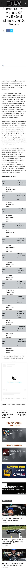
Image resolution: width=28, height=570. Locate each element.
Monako (8, 404)
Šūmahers (18, 404)
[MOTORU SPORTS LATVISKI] (14, 3)
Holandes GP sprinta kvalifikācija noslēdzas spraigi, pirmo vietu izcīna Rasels (13, 542)
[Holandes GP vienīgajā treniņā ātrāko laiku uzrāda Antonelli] (14, 555)
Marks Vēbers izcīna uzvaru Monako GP (21, 414)
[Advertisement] (14, 49)
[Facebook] (8, 30)
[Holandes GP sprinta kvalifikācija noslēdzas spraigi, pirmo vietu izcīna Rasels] (14, 531)
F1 (5, 9)
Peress (13, 404)
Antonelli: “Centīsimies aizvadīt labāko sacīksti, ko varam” (13, 519)
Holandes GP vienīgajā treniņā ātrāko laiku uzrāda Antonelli (12, 564)
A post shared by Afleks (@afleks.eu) (14, 398)
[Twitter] (11, 30)
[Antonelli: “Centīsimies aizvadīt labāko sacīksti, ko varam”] (14, 510)
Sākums (2, 9)
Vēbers (23, 404)
